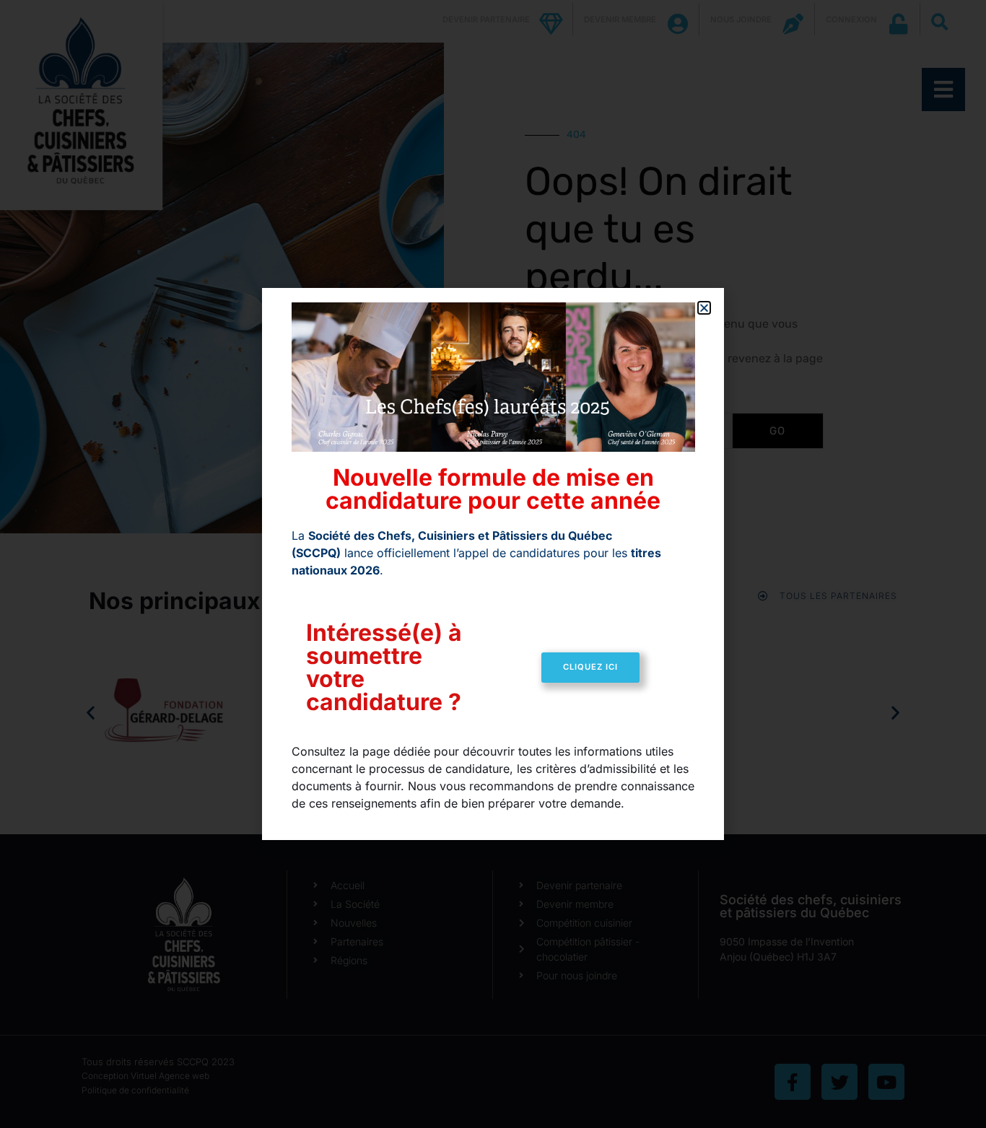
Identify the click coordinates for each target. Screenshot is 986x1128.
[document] (493, 564)
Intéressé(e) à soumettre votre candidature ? (384, 667)
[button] (704, 307)
